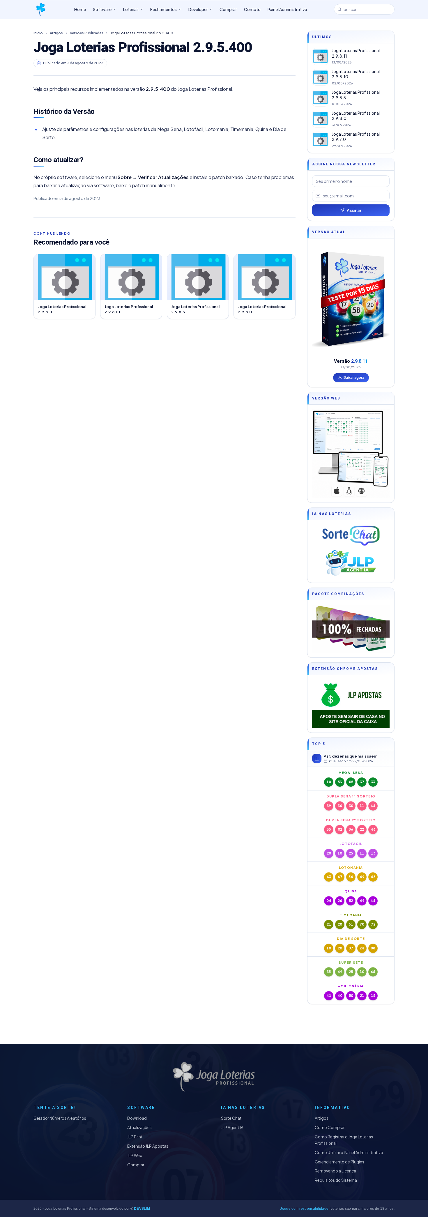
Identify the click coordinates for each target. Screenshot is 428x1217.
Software (102, 9)
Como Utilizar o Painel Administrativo (349, 1152)
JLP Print (135, 1136)
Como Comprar (329, 1127)
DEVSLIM (142, 1209)
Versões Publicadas (86, 33)
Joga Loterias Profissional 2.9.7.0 (356, 137)
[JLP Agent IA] (351, 563)
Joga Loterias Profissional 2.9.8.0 (356, 116)
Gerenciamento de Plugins (339, 1161)
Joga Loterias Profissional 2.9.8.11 (356, 53)
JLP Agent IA (232, 1127)
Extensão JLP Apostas (147, 1146)
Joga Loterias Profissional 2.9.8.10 (356, 74)
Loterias (131, 9)
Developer (198, 9)
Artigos (56, 33)
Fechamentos (163, 9)
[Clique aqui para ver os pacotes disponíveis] (351, 629)
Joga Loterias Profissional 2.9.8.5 (356, 95)
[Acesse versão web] (351, 453)
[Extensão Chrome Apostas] (351, 704)
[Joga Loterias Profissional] (40, 9)
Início (38, 33)
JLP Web (134, 1155)
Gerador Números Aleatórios (59, 1118)
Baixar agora (354, 377)
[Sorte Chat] (351, 535)
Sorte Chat (231, 1118)
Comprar (135, 1164)
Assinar (354, 210)
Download (137, 1118)
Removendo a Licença (335, 1170)
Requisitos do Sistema (336, 1180)
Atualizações (139, 1127)
